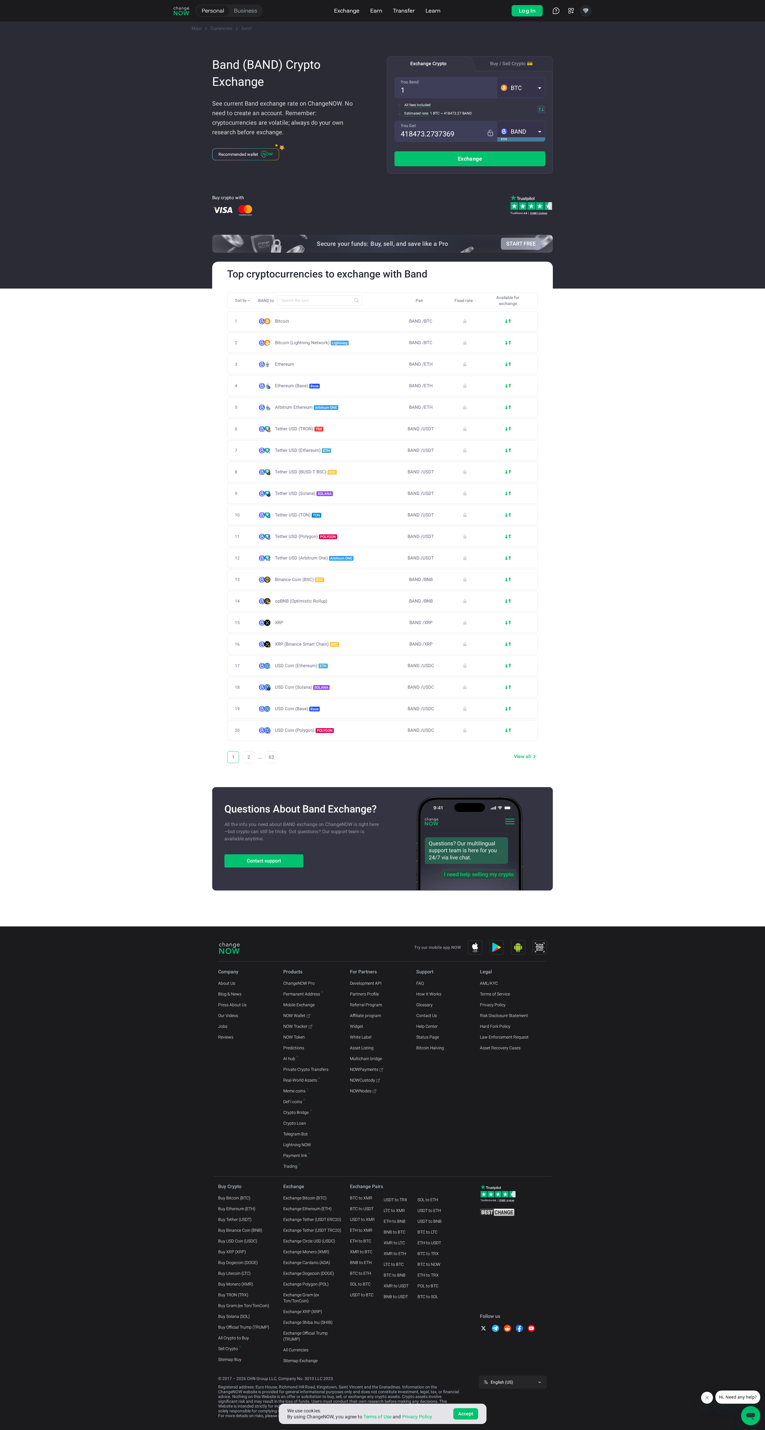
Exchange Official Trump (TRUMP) (305, 1336)
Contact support (264, 861)
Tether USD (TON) (297, 515)
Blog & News (229, 994)
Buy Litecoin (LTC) (234, 1273)
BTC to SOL (427, 1296)
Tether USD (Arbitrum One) (313, 558)
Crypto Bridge (296, 1112)
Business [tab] (245, 10)
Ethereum (284, 364)
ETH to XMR (361, 1230)
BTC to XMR (361, 1198)
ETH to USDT (429, 1242)
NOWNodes (360, 1090)
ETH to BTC (360, 1241)
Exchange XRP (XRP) (302, 1311)
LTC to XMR (394, 1210)
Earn (376, 10)
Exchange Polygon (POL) (306, 1284)
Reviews (225, 1037)
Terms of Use (377, 1417)
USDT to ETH (429, 1210)
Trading (290, 1166)
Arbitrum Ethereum (306, 407)
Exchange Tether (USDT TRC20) (312, 1230)
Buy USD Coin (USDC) (237, 1241)
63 (271, 757)
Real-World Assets (300, 1080)
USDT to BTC (362, 1294)
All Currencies (295, 1349)
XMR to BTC (361, 1251)
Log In (527, 10)
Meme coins (294, 1090)
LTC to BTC (394, 1264)
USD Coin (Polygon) (304, 730)
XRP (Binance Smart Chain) (306, 644)
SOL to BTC (360, 1284)
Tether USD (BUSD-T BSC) (305, 472)
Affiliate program (365, 1015)
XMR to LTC (394, 1242)
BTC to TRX (428, 1253)
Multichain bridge (366, 1058)
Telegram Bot (295, 1134)
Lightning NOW (297, 1144)
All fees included (417, 105)
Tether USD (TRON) (298, 429)
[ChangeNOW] (181, 11)
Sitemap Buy (229, 1359)
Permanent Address (301, 994)
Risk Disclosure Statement (504, 1015)
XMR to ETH (395, 1253)
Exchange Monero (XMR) (306, 1251)
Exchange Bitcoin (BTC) (305, 1198)
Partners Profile (364, 994)
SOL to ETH (427, 1199)
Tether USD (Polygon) (305, 536)
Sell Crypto (228, 1348)
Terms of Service (495, 994)
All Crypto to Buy (233, 1338)
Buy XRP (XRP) (232, 1251)
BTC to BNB (395, 1275)
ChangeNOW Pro (299, 983)
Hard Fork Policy (495, 1026)
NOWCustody (362, 1080)
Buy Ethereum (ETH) (236, 1208)
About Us (226, 983)
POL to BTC (427, 1285)
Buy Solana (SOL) (234, 1316)
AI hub (289, 1058)
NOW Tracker (295, 1026)
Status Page (427, 1037)
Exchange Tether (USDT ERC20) (312, 1219)
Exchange (346, 10)
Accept (465, 1414)
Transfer (404, 10)
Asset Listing (362, 1047)
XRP (279, 622)
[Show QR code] (540, 947)
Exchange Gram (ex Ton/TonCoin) (301, 1297)
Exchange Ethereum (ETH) (307, 1208)
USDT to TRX (395, 1199)
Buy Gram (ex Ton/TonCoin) (243, 1305)
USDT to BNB (429, 1221)
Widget (356, 1026)
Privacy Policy (493, 1004)
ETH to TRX (428, 1275)
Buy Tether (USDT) (235, 1219)
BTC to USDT (362, 1208)
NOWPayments (364, 1069)
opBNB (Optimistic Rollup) (301, 601)
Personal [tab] (213, 10)
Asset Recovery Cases (500, 1047)
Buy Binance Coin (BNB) (240, 1230)
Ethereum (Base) (297, 385)
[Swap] (541, 109)
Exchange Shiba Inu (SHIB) (308, 1322)
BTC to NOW (428, 1264)
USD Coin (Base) (297, 708)
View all (522, 756)
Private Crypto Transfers (305, 1069)
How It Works (428, 994)
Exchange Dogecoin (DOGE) (308, 1273)
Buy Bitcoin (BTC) (234, 1198)
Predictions (293, 1047)
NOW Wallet (294, 1015)
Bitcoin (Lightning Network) (311, 342)
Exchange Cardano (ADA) (306, 1262)
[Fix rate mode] (490, 133)
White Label (360, 1037)
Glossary (424, 1004)
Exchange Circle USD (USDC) (309, 1241)
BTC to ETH (360, 1273)
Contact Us (426, 1015)
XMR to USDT (396, 1285)
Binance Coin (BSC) (299, 579)
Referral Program (366, 1004)
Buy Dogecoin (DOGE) (238, 1262)
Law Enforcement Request (504, 1037)
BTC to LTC (427, 1232)
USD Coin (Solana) (301, 687)
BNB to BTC (395, 1232)
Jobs (222, 1026)
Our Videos (228, 1015)
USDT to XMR (362, 1219)
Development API (366, 983)
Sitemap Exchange (300, 1360)
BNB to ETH (361, 1262)
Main (196, 28)
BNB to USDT (396, 1296)
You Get (408, 125)
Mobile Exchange (299, 1004)
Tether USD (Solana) (303, 493)
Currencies (221, 28)
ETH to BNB (395, 1221)
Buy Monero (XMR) (235, 1284)
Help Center (427, 1026)
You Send (410, 82)
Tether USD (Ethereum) (302, 450)
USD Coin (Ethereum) (301, 665)
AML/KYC (489, 983)
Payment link (295, 1155)
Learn (433, 10)
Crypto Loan (294, 1123)
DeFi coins (292, 1101)
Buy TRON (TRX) (233, 1294)
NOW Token (294, 1037)
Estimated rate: (416, 113)
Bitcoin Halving (430, 1047)
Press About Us (232, 1004)
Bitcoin (282, 321)
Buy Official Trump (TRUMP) (243, 1327)
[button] (521, 87)
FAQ (420, 983)
